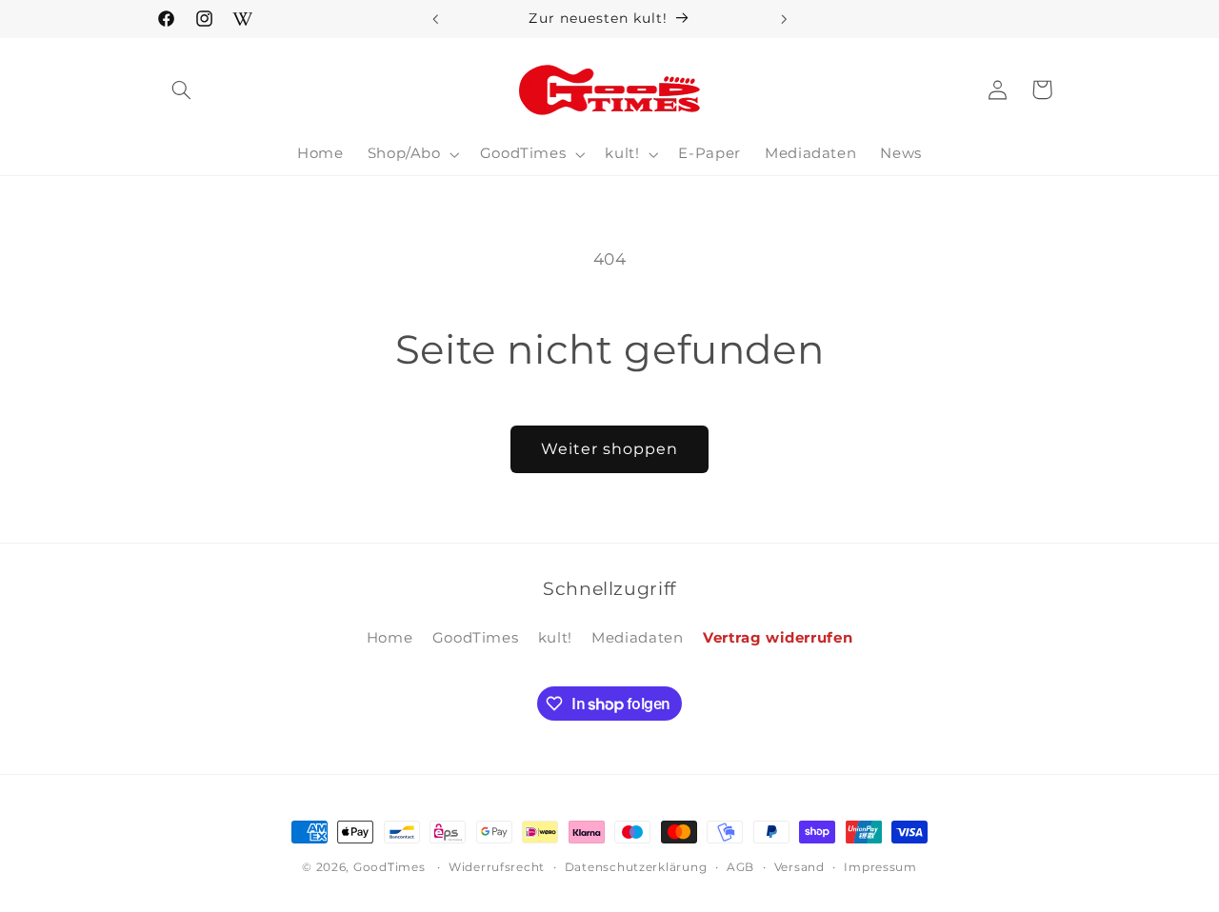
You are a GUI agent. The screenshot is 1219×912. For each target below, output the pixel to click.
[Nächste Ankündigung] (784, 19)
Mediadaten (637, 637)
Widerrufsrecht (497, 867)
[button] (182, 89)
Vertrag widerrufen (777, 637)
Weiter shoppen (610, 449)
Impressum (880, 867)
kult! (555, 637)
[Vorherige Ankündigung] (435, 19)
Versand (799, 867)
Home (390, 637)
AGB (740, 867)
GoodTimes (475, 637)
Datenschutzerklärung (636, 867)
